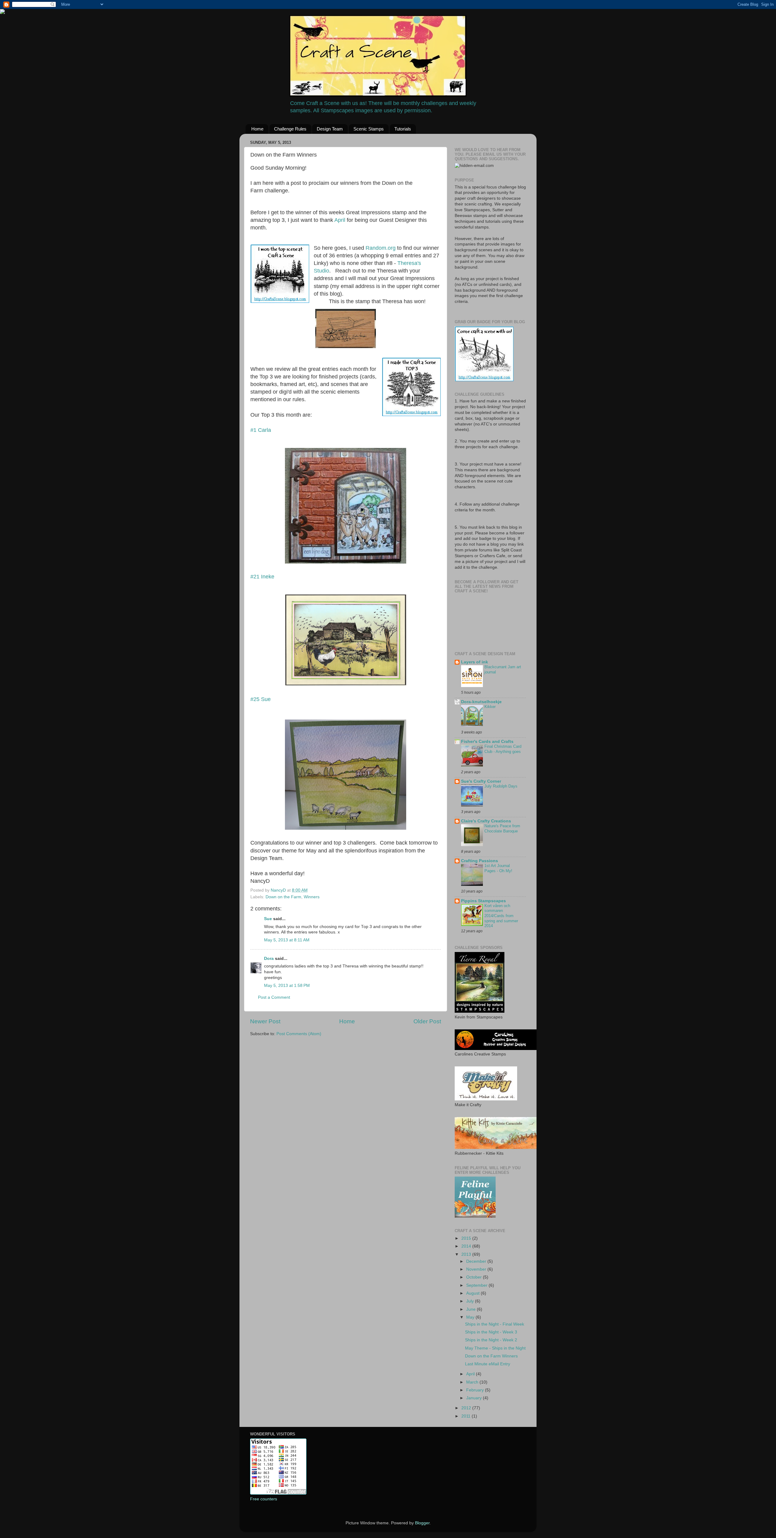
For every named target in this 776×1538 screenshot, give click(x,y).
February (475, 1390)
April (340, 220)
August (473, 1293)
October (474, 1277)
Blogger (422, 1523)
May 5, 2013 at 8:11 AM (286, 940)
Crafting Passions (479, 861)
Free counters (263, 1499)
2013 (466, 1254)
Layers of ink (474, 662)
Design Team (330, 128)
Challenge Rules (290, 128)
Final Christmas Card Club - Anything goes (502, 749)
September (477, 1285)
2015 (466, 1238)
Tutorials (402, 128)
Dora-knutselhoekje (481, 702)
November (476, 1269)
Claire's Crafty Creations (486, 821)
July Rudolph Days (500, 786)
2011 (466, 1416)
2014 (466, 1246)
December (476, 1261)
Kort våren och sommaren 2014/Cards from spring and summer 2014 (501, 915)
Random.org (381, 248)
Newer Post (265, 1021)
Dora (269, 958)
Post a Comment (274, 997)
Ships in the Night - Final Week (494, 1324)
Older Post (427, 1021)
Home (257, 128)
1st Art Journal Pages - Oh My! (498, 868)
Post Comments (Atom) (298, 1034)
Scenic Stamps (368, 128)
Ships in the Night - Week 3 (491, 1332)
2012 (466, 1408)
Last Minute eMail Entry (487, 1364)
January (474, 1398)
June (471, 1309)
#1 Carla (260, 430)
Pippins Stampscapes (483, 901)
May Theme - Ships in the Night (495, 1348)
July (470, 1301)
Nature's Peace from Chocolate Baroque (502, 828)
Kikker (490, 706)
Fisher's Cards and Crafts (487, 741)
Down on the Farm (283, 897)
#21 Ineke (262, 577)
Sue (268, 918)
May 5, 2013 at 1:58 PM (287, 985)
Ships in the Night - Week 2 (491, 1340)
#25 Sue (260, 699)
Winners (311, 897)
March (473, 1382)
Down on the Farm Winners (491, 1356)
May (471, 1317)
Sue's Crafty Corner (481, 781)
